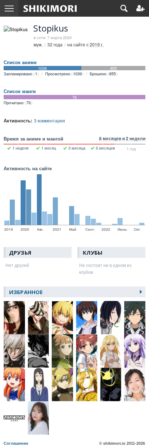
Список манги (20, 91)
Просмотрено (63, 73)
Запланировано (20, 73)
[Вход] (140, 8)
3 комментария (49, 120)
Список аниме (20, 62)
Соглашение (16, 443)
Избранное (26, 292)
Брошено (103, 73)
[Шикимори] (50, 8)
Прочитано (17, 102)
